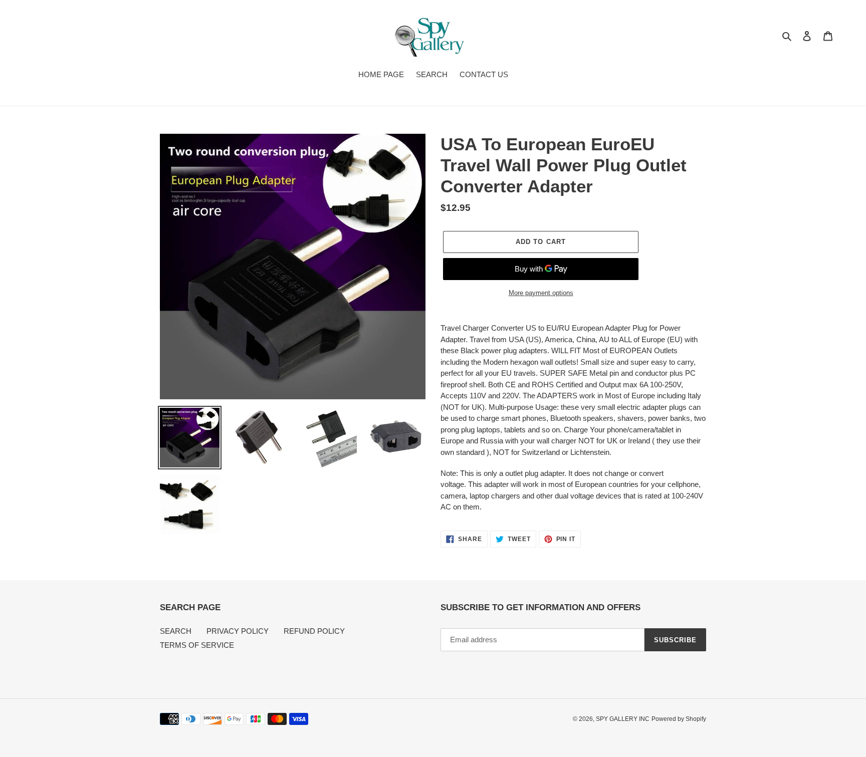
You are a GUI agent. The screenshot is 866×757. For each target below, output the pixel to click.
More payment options (541, 293)
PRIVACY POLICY (237, 631)
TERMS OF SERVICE (197, 645)
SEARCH (175, 631)
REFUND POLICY (314, 631)
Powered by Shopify (679, 718)
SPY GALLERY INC (623, 718)
